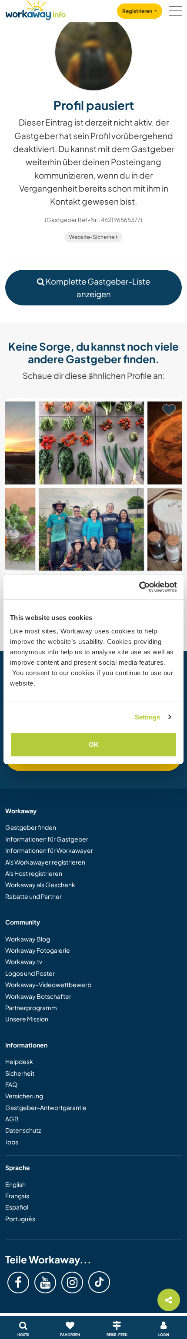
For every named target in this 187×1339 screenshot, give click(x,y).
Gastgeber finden (30, 827)
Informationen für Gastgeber (46, 839)
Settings (147, 717)
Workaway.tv (23, 961)
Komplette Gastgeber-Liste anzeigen (97, 287)
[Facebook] (18, 1282)
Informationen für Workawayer (49, 850)
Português (20, 1219)
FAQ (11, 1084)
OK (94, 744)
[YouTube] (45, 1282)
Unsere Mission (26, 1019)
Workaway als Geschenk (40, 884)
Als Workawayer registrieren (45, 862)
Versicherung (24, 1096)
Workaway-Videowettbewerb (48, 984)
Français (17, 1196)
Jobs (11, 1142)
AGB (12, 1119)
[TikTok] (99, 1282)
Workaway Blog (27, 939)
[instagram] (72, 1282)
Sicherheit (19, 1073)
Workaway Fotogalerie (37, 950)
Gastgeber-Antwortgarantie (46, 1107)
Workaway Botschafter (38, 996)
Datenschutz (23, 1130)
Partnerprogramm (31, 1007)
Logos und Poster (30, 973)
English (15, 1184)
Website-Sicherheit (93, 237)
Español (16, 1207)
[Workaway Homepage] (35, 9)
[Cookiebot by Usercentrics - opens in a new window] (139, 587)
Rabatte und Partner (33, 896)
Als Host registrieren (33, 873)
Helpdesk (19, 1061)
